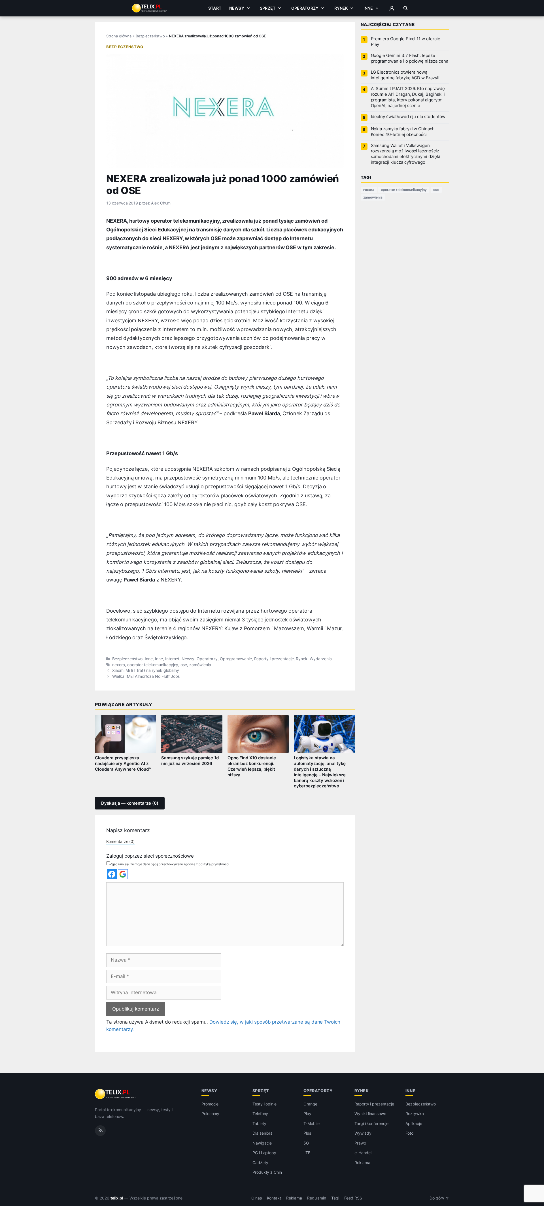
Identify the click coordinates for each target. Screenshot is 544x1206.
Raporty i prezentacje (274, 659)
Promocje (210, 1103)
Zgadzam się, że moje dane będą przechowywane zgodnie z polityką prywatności (169, 864)
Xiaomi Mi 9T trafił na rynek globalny (145, 670)
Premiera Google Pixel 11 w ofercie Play (405, 41)
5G (306, 1142)
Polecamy (210, 1113)
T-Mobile (311, 1123)
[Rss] (100, 1130)
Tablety (259, 1123)
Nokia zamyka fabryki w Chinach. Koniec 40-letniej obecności (403, 131)
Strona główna (118, 36)
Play (307, 1113)
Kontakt (274, 1198)
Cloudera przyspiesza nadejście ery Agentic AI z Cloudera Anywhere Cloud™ (123, 763)
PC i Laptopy (264, 1152)
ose (183, 664)
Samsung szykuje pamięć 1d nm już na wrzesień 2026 (190, 760)
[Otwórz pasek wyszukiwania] (405, 8)
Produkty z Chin (267, 1172)
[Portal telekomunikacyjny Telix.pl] (116, 1094)
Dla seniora (262, 1133)
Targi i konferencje (371, 1123)
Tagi (335, 1198)
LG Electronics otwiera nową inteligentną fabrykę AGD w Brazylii (406, 75)
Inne (368, 8)
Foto (409, 1133)
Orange (310, 1103)
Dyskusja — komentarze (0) (129, 803)
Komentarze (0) (120, 841)
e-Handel (362, 1152)
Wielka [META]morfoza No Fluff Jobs (146, 676)
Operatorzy (304, 8)
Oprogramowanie (236, 659)
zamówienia (200, 664)
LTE (306, 1152)
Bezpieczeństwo (150, 36)
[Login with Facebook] (112, 874)
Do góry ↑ (439, 1198)
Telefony (260, 1113)
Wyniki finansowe (370, 1113)
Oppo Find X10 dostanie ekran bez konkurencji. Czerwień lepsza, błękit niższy (252, 766)
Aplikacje (413, 1123)
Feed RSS (353, 1198)
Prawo (360, 1142)
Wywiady (362, 1133)
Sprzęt (267, 8)
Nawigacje (262, 1142)
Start (214, 8)
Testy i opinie (264, 1103)
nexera (118, 664)
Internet (172, 659)
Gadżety (260, 1162)
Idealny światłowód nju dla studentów (408, 116)
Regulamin (316, 1198)
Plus (307, 1133)
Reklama (362, 1162)
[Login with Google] (123, 874)
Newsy (236, 8)
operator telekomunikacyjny (152, 664)
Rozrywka (414, 1113)
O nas (256, 1198)
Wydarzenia (321, 659)
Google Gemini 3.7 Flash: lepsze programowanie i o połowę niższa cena (409, 58)
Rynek (341, 8)
